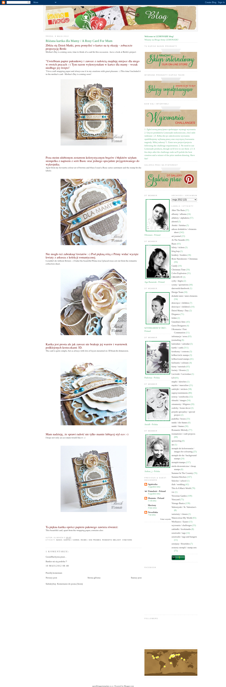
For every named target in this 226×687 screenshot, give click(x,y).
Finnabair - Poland (157, 491)
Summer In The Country (183, 473)
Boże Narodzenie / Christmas (185, 259)
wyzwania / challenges (182, 525)
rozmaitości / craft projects (183, 434)
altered (175, 221)
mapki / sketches (179, 381)
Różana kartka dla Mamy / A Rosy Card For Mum (79, 41)
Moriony (152, 505)
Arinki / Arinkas (179, 225)
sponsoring (177, 441)
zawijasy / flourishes (181, 543)
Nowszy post (51, 577)
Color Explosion (179, 273)
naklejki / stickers (180, 389)
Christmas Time (179, 269)
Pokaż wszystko (165, 519)
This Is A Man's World (181, 488)
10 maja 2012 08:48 (57, 566)
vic (173, 492)
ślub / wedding (178, 484)
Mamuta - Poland (156, 498)
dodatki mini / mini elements (184, 296)
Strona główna (94, 577)
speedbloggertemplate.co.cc (102, 686)
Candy (175, 266)
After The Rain (178, 210)
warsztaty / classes (180, 514)
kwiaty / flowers (179, 370)
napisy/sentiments (180, 393)
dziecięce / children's (181, 306)
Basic (59, 540)
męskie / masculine (180, 385)
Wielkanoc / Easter (180, 521)
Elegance (176, 314)
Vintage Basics (178, 503)
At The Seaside (178, 240)
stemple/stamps (179, 462)
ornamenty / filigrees (181, 404)
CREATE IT (177, 277)
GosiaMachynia (53, 557)
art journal (176, 236)
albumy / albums (179, 214)
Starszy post (136, 577)
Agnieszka (153, 484)
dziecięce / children (181, 303)
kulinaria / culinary (180, 362)
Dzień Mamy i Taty (180, 310)
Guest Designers (179, 325)
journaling (176, 340)
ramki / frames (178, 426)
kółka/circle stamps (180, 355)
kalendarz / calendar (181, 344)
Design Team (178, 292)
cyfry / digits (177, 281)
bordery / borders (179, 255)
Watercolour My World (182, 518)
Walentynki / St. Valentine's (184, 507)
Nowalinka (153, 512)
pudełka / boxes (179, 419)
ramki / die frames (91, 540)
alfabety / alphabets (181, 218)
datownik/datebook (181, 288)
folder (174, 318)
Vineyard (127, 540)
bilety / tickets (178, 247)
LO (173, 378)
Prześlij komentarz (54, 573)
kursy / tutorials (179, 366)
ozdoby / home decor (181, 408)
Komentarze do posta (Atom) (70, 584)
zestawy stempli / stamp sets (184, 547)
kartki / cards (71, 540)
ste (173, 444)
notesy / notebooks (180, 396)
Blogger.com (129, 686)
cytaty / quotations (180, 284)
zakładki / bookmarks (181, 529)
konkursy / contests (180, 351)
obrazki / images (179, 400)
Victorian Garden (179, 496)
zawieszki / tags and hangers (184, 537)
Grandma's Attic (179, 322)
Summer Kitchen (179, 477)
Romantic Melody (111, 540)
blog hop (176, 251)
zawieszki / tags (179, 533)
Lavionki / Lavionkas (181, 374)
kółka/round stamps (181, 359)
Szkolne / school (179, 480)
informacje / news (180, 336)
